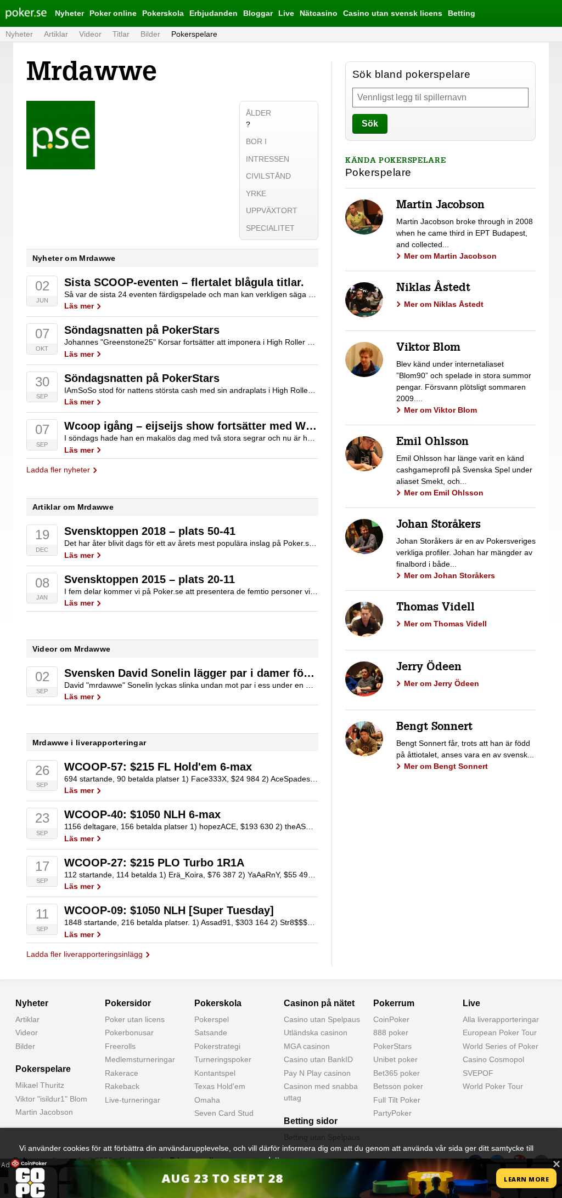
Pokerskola (163, 13)
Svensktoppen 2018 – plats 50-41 (149, 531)
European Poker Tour (500, 1032)
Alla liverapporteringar (501, 1019)
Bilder (150, 34)
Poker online (113, 13)
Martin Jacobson (440, 206)
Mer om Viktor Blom (440, 410)
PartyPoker (392, 1113)
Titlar (121, 34)
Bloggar (258, 13)
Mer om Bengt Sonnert (446, 766)
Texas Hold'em (219, 1086)
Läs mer (79, 306)
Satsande (210, 1032)
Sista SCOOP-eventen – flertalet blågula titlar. (184, 282)
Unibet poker (395, 1059)
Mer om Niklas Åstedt (444, 304)
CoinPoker (391, 1019)
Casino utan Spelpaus (322, 1019)
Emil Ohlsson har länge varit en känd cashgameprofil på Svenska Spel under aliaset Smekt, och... (464, 470)
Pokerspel (211, 1019)
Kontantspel (214, 1073)
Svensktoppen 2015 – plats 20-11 (149, 579)
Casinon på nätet (319, 1003)
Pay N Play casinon (317, 1073)
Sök (370, 123)
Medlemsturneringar (140, 1059)
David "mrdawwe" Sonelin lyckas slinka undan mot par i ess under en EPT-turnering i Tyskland (227, 685)
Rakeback (122, 1086)
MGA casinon (307, 1046)
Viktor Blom (428, 348)
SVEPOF (478, 1073)
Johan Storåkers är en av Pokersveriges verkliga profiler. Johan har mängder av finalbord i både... (466, 552)
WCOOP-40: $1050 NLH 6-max (142, 814)
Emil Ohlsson (432, 442)
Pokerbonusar (129, 1032)
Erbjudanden (213, 13)
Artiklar (56, 34)
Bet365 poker (396, 1073)
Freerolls (120, 1046)
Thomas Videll (435, 608)
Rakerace (121, 1073)
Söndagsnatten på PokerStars (142, 330)
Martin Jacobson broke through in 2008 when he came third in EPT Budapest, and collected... (464, 233)
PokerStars (392, 1046)
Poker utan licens (135, 1019)
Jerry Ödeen (429, 668)
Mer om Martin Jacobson (450, 256)
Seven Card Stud (224, 1113)
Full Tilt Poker (396, 1100)
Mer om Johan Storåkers (449, 575)
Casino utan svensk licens (392, 13)
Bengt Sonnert (434, 727)
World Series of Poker (500, 1046)
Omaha (207, 1100)
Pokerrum (393, 1003)
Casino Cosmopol (493, 1059)
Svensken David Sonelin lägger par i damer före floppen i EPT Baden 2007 (257, 673)
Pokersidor (128, 1003)
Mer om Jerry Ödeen (441, 683)
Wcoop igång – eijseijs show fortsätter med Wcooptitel (208, 426)
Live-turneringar (132, 1100)
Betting (461, 13)
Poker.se (20, 13)
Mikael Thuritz (39, 1085)
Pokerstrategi (217, 1046)
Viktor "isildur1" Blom (51, 1098)
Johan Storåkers (438, 525)
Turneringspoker (222, 1059)
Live (286, 13)
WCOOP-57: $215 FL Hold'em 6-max (158, 767)
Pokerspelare (194, 34)
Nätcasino (319, 13)
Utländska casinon (315, 1032)
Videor (90, 34)
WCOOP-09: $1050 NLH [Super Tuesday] (169, 910)
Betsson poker (398, 1086)
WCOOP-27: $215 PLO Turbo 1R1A (154, 863)
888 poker (390, 1032)
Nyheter (69, 13)
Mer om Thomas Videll (445, 623)
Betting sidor (311, 1121)
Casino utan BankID (318, 1059)
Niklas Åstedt (433, 288)
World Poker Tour (493, 1086)
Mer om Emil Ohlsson (444, 492)
